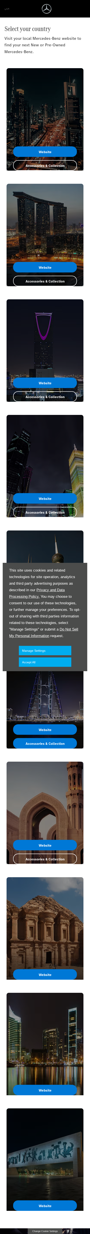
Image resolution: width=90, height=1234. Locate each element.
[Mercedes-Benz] (47, 9)
